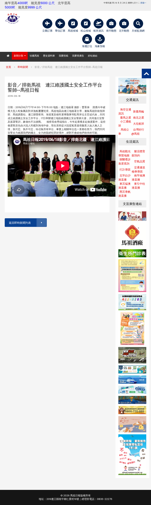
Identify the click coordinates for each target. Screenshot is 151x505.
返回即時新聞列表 (20, 223)
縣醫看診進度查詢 (124, 161)
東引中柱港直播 (138, 186)
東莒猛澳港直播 (124, 186)
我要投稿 (63, 55)
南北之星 (138, 118)
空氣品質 (139, 161)
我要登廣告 (78, 55)
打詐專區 (125, 170)
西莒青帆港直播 (124, 194)
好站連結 (92, 55)
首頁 (8, 67)
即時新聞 (23, 67)
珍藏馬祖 (34, 55)
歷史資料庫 (49, 55)
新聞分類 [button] (19, 55)
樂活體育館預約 (138, 153)
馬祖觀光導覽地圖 (124, 153)
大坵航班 (138, 124)
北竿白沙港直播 (124, 178)
